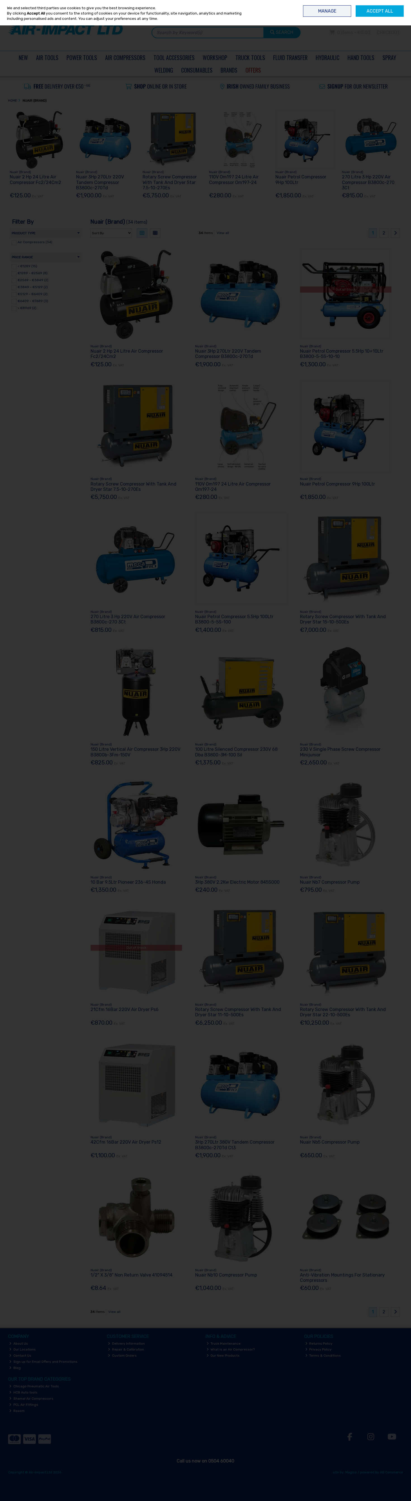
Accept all (380, 11)
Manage (327, 11)
